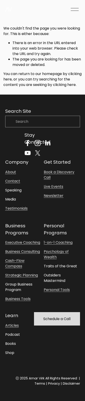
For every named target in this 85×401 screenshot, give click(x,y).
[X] (37, 153)
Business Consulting (22, 251)
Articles (12, 325)
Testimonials (16, 208)
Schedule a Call (56, 318)
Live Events (53, 186)
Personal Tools (57, 289)
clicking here (64, 84)
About (10, 172)
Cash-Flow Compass (14, 263)
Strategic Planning (21, 275)
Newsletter (53, 195)
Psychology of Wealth (56, 254)
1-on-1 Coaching (58, 242)
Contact (12, 181)
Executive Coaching (22, 242)
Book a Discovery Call (59, 174)
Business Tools (18, 298)
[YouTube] (27, 153)
